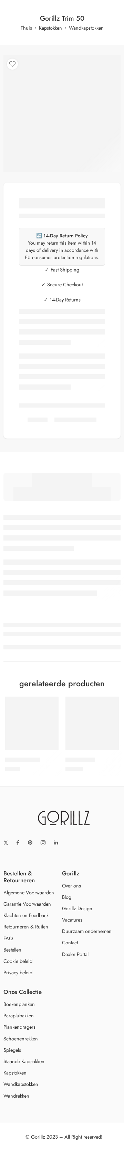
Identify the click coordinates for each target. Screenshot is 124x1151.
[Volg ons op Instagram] (43, 843)
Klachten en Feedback (26, 915)
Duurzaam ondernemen (87, 931)
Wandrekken (16, 1095)
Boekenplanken (19, 1004)
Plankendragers (19, 1026)
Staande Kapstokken (23, 1061)
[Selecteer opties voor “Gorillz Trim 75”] (49, 749)
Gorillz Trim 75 (22, 759)
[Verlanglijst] (12, 64)
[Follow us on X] (5, 842)
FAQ (8, 938)
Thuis (26, 27)
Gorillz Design (77, 908)
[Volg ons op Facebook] (18, 842)
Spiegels (12, 1050)
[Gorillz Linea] (92, 723)
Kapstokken (50, 27)
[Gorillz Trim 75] (32, 723)
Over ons (71, 885)
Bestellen (12, 949)
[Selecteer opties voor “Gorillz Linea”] (109, 749)
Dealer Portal (75, 954)
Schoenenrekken (20, 1038)
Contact (70, 942)
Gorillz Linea (80, 759)
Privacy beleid (17, 972)
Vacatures (72, 919)
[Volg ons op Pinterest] (30, 842)
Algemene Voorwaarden (28, 892)
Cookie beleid (17, 961)
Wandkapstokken (86, 27)
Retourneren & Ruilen (25, 926)
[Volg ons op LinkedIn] (56, 842)
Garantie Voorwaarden (27, 903)
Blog (66, 897)
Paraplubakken (18, 1015)
